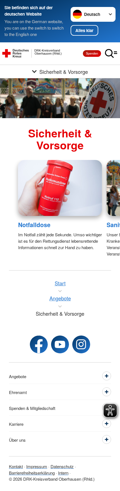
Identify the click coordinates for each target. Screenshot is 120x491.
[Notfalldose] (60, 188)
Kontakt (16, 466)
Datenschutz (62, 466)
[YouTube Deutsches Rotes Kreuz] (60, 344)
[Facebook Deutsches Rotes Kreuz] (39, 344)
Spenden (92, 53)
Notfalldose (34, 224)
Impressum (36, 466)
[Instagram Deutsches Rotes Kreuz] (81, 344)
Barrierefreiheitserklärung (32, 473)
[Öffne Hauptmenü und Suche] (111, 53)
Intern (63, 473)
